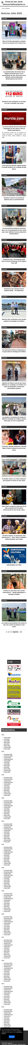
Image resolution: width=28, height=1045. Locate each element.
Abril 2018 (6, 929)
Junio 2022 (7, 833)
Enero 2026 (7, 748)
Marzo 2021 (7, 861)
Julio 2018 (6, 924)
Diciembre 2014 (8, 1009)
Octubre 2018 (7, 920)
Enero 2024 (7, 795)
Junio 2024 (7, 787)
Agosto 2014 (7, 1016)
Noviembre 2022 (8, 825)
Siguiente (15, 632)
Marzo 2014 (7, 1024)
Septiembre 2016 (8, 968)
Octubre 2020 (7, 873)
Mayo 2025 (7, 765)
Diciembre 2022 (8, 824)
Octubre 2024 (7, 780)
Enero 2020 (7, 888)
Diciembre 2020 (8, 870)
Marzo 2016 (7, 977)
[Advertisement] (12, 649)
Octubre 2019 (7, 896)
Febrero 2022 (7, 840)
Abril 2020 (6, 883)
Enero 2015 (7, 1004)
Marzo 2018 (7, 931)
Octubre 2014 (7, 1012)
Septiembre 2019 (8, 898)
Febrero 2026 (7, 747)
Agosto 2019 (7, 900)
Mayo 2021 (7, 858)
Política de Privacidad (12, 1044)
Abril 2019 (6, 906)
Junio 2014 (7, 1019)
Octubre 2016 (7, 966)
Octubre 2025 (7, 757)
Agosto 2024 (7, 784)
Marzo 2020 (7, 885)
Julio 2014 (6, 1017)
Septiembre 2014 (8, 1014)
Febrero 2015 (7, 1002)
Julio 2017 (6, 948)
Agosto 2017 (7, 946)
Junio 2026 (7, 740)
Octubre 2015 (7, 989)
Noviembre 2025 (8, 756)
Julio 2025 (6, 762)
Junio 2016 (7, 973)
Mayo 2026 (7, 742)
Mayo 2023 (7, 812)
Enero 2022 (7, 841)
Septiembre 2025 (8, 759)
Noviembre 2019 (8, 895)
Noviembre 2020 (8, 872)
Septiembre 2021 (8, 852)
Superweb (10, 1043)
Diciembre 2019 (8, 893)
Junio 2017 (7, 949)
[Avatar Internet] (14, 698)
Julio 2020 (6, 878)
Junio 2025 (7, 764)
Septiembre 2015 (8, 991)
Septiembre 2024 (8, 782)
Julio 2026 (6, 739)
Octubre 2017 (7, 943)
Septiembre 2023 (8, 805)
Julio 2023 (6, 808)
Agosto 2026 (7, 737)
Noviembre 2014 (8, 1011)
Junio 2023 (7, 810)
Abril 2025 (6, 767)
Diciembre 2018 (8, 916)
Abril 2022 (6, 836)
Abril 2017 (6, 952)
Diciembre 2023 (8, 800)
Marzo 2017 (7, 954)
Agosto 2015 (7, 992)
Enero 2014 (7, 1027)
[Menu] (1, 2)
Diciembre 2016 (8, 963)
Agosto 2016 (7, 969)
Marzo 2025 (7, 768)
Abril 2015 (6, 999)
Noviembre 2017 (8, 941)
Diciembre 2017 (8, 940)
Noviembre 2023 (8, 802)
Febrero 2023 (7, 816)
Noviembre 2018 (8, 918)
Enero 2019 (7, 911)
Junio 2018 (7, 926)
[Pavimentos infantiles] (14, 707)
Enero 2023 (7, 818)
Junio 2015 (7, 996)
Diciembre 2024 (8, 777)
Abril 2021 (6, 860)
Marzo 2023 (7, 815)
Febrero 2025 (7, 770)
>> (21, 632)
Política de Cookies (22, 1044)
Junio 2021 (7, 856)
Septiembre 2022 (8, 828)
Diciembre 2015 (8, 986)
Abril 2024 (6, 790)
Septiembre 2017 (8, 944)
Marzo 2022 (7, 838)
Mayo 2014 (7, 1021)
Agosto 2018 (7, 923)
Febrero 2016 (7, 979)
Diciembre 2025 (8, 754)
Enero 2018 (7, 934)
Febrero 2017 (7, 956)
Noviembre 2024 (8, 779)
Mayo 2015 (7, 997)
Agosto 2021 (7, 853)
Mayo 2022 (7, 835)
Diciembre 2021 (8, 847)
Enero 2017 (7, 957)
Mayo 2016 (7, 974)
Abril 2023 (6, 813)
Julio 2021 (6, 855)
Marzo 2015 (7, 1001)
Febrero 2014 (7, 1025)
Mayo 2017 (7, 951)
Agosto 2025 (7, 760)
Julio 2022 (6, 832)
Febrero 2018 (7, 932)
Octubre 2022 (7, 827)
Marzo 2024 (7, 792)
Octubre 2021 (7, 850)
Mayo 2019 (7, 904)
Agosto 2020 (7, 876)
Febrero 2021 (7, 863)
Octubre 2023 (7, 804)
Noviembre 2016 (8, 964)
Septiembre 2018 (8, 921)
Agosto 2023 (7, 807)
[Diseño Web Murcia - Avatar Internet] (12, 1043)
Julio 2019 (6, 901)
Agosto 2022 (7, 830)
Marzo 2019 (7, 908)
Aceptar (11, 1036)
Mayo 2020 (7, 881)
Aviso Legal (4, 1044)
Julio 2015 (6, 994)
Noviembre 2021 (8, 848)
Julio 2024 (6, 785)
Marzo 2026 (7, 745)
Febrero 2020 (7, 886)
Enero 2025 (7, 772)
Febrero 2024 (7, 793)
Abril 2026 (6, 744)
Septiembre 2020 (8, 875)
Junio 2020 (7, 880)
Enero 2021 (7, 864)
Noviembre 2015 (8, 988)
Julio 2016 (6, 971)
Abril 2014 (6, 1022)
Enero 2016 (7, 981)
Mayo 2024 (7, 788)
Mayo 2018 (7, 928)
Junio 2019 (7, 903)
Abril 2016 (6, 976)
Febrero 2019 (7, 909)
